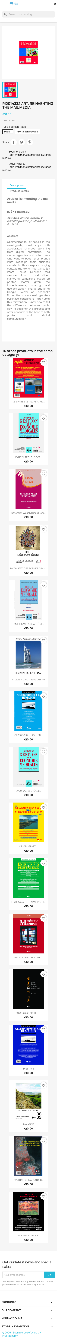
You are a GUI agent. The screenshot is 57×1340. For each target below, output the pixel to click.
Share (13, 142)
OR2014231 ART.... (28, 846)
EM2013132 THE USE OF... (28, 457)
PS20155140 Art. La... (29, 1235)
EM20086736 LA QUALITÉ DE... (28, 624)
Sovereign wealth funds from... (28, 512)
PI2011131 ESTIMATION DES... (28, 1179)
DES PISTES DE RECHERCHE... (29, 401)
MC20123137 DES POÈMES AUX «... (28, 568)
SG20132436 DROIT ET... (28, 1013)
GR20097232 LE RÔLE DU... (28, 735)
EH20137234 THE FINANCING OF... (28, 901)
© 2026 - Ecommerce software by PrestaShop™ (21, 1334)
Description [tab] (17, 185)
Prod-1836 (28, 1124)
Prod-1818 (28, 1068)
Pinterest (30, 142)
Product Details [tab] (19, 191)
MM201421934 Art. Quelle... (28, 957)
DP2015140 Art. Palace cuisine (28, 679)
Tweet (22, 142)
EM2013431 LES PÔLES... (28, 790)
